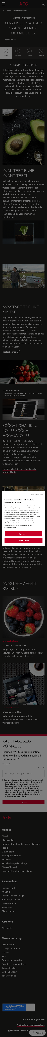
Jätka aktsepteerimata (37, 494)
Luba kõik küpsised (23, 540)
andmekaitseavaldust (10, 527)
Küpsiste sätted (23, 534)
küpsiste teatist (27, 525)
